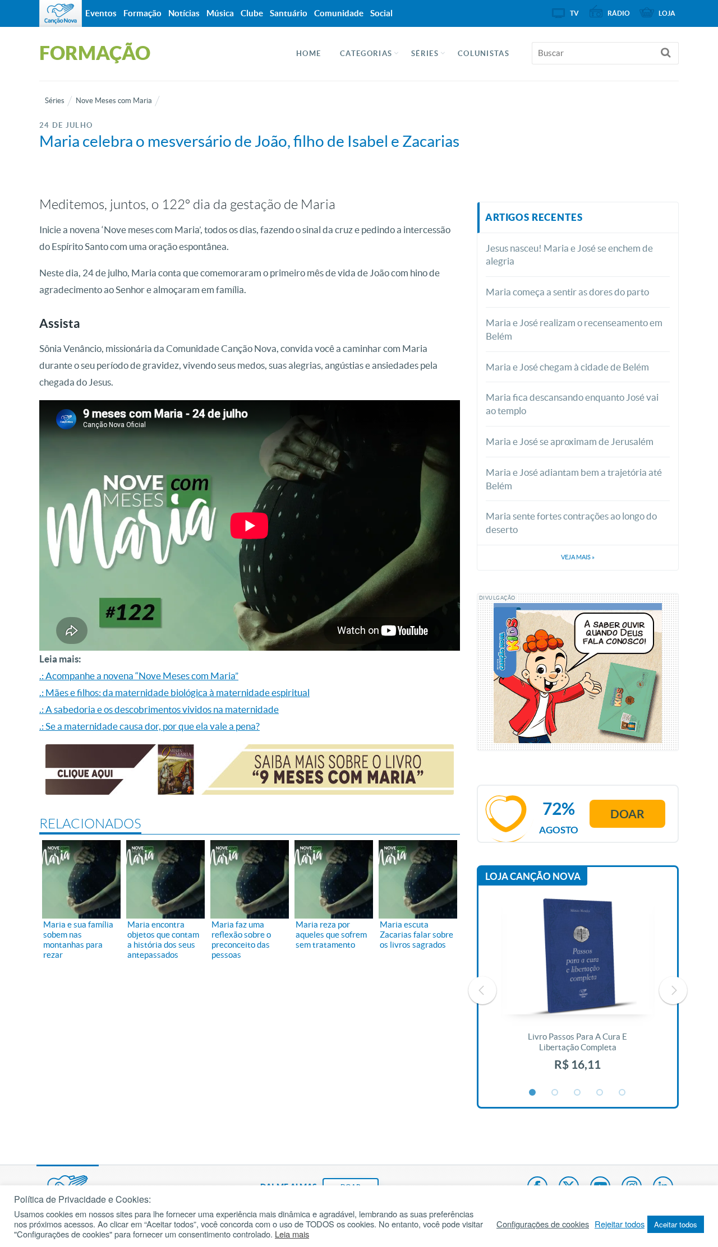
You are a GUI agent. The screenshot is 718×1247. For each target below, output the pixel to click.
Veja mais (578, 557)
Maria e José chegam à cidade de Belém (567, 366)
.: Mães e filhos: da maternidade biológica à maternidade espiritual (174, 692)
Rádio (618, 13)
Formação (142, 13)
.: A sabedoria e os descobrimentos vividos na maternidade (159, 709)
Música (220, 13)
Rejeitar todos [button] (620, 1224)
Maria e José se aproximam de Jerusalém (569, 441)
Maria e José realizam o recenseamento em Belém (574, 329)
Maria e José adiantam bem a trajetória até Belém (574, 479)
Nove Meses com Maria (114, 100)
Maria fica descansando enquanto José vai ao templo (572, 404)
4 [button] (600, 1092)
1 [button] (532, 1092)
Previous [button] (482, 990)
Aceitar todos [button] (675, 1224)
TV (574, 13)
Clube (252, 13)
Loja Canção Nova (533, 876)
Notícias (184, 13)
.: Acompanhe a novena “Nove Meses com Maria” (138, 675)
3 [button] (577, 1092)
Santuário (288, 13)
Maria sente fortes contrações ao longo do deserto (571, 523)
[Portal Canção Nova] (60, 13)
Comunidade (338, 13)
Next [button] (673, 990)
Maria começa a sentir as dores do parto (567, 291)
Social (381, 13)
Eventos (101, 13)
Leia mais (292, 1234)
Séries (55, 100)
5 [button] (622, 1092)
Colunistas (483, 53)
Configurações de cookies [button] (542, 1224)
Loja (667, 13)
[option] (578, 990)
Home (308, 53)
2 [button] (555, 1092)
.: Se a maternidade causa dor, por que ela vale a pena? (149, 726)
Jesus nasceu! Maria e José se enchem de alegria (569, 255)
